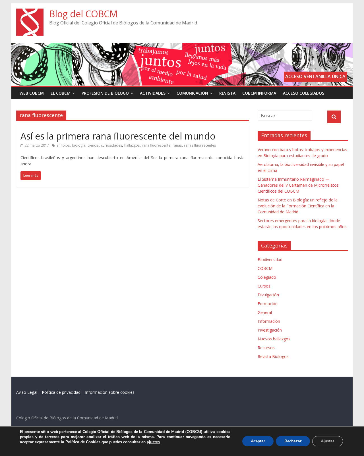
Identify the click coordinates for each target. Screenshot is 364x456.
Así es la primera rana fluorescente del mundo (117, 136)
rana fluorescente (156, 145)
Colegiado (267, 277)
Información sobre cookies (110, 392)
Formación (268, 303)
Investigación (270, 330)
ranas (177, 145)
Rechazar (292, 441)
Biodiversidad (270, 259)
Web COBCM (32, 93)
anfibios (63, 145)
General (265, 312)
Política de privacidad (61, 392)
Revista (227, 93)
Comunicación (192, 93)
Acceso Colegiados (303, 93)
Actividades (153, 93)
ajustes (153, 442)
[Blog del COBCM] (30, 12)
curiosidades (111, 145)
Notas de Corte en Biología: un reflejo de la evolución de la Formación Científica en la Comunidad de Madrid (298, 206)
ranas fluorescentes (200, 145)
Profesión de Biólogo (105, 93)
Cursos (264, 286)
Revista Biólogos (273, 356)
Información (269, 321)
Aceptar (258, 441)
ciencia (93, 145)
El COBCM (61, 93)
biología (78, 145)
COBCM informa (259, 93)
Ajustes (327, 441)
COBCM (265, 268)
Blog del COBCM (83, 14)
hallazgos (132, 145)
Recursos (266, 347)
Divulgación (268, 294)
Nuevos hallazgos (274, 339)
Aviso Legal (26, 392)
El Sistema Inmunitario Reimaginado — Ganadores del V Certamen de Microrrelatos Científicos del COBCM (298, 185)
